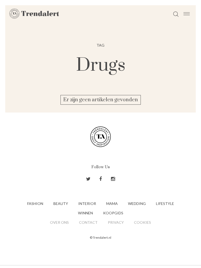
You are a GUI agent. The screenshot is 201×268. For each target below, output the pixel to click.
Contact (88, 222)
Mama (112, 203)
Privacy (116, 222)
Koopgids (113, 213)
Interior (87, 203)
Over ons (59, 222)
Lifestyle (165, 203)
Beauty (60, 203)
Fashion (35, 203)
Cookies (142, 222)
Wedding (137, 203)
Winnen (85, 213)
